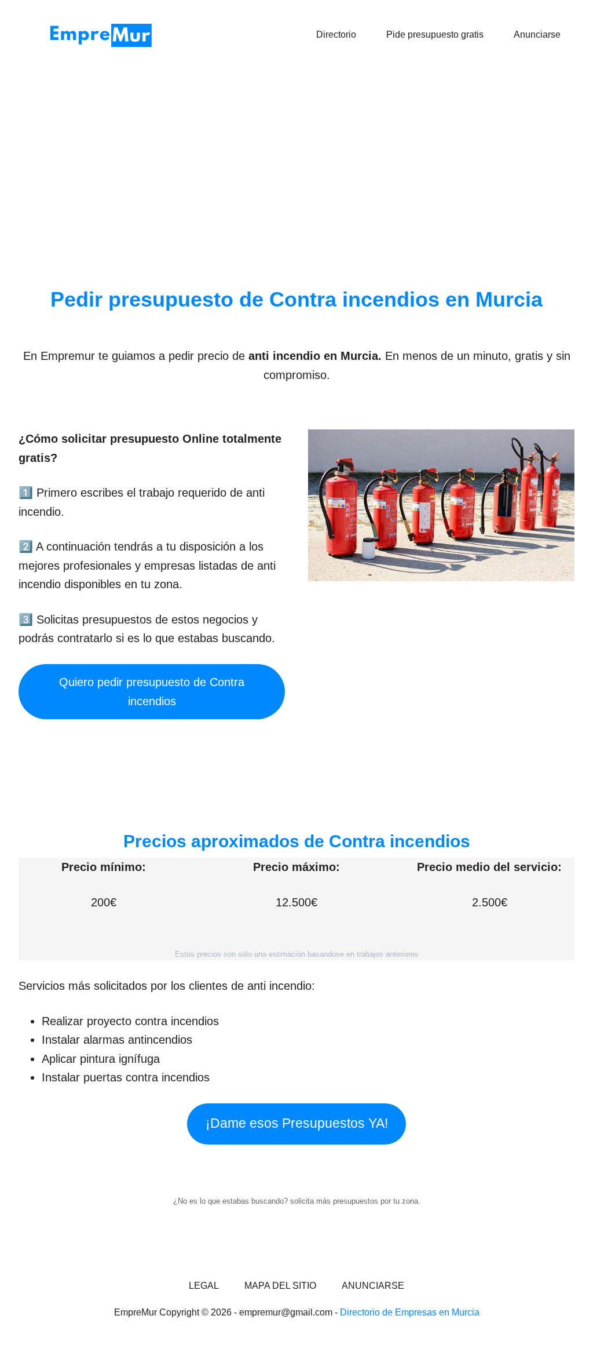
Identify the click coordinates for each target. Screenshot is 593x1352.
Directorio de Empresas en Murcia (409, 1312)
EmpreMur (105, 35)
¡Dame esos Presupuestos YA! (297, 1123)
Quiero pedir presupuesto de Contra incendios (151, 692)
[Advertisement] (296, 159)
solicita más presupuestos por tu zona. (355, 1201)
